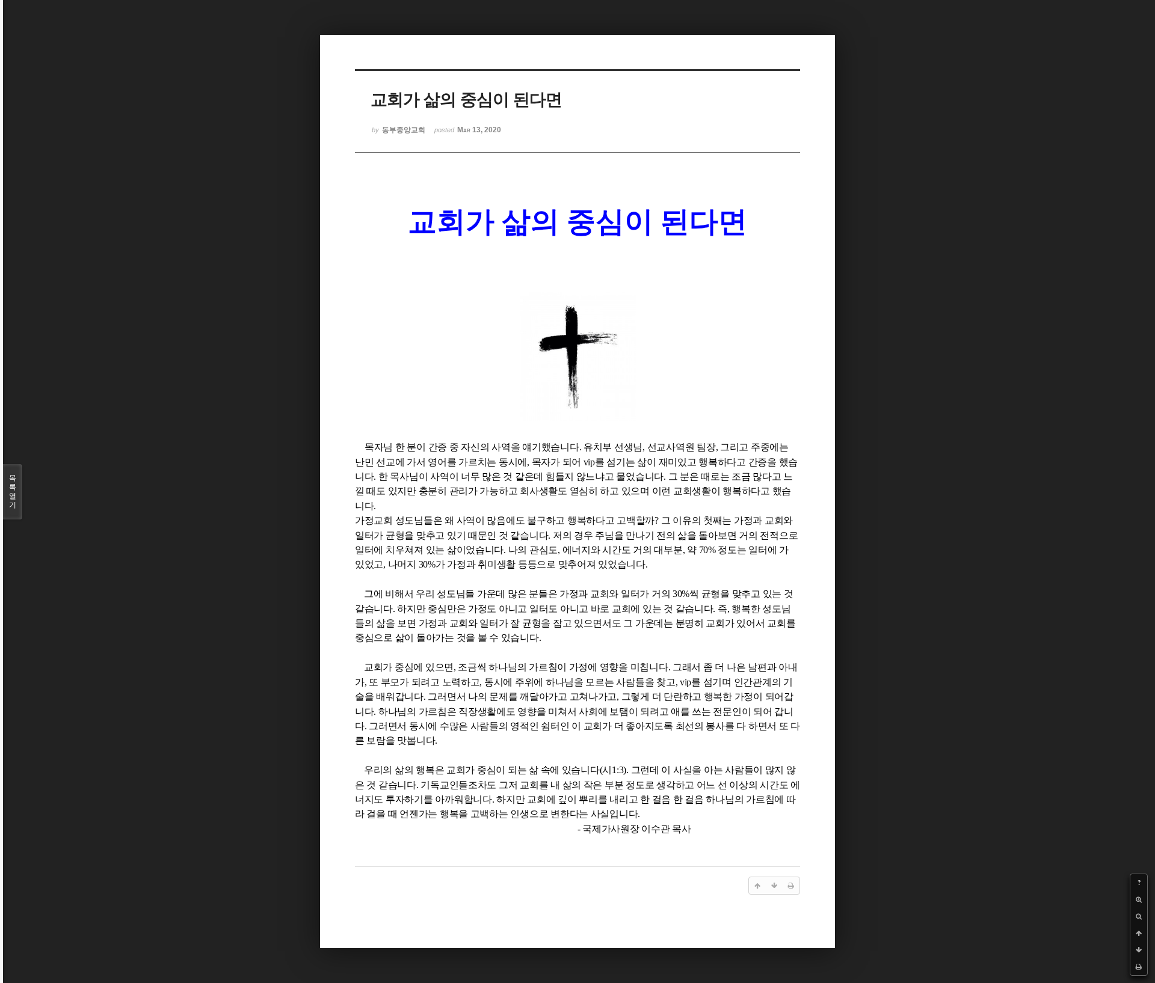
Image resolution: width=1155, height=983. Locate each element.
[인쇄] (1138, 966)
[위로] (1138, 933)
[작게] (1138, 916)
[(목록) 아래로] (1138, 950)
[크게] (1138, 899)
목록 (12, 491)
